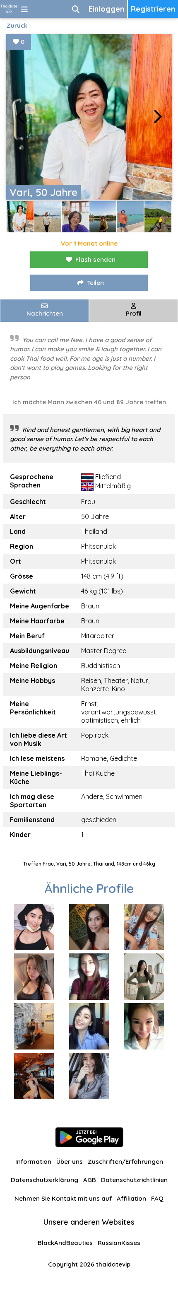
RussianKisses (119, 1243)
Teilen (95, 283)
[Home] (9, 9)
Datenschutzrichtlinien (134, 1180)
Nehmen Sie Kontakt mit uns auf (63, 1198)
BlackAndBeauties (65, 1243)
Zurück (17, 25)
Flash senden (95, 259)
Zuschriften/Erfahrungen (125, 1161)
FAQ (157, 1198)
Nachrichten (44, 313)
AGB (89, 1180)
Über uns (69, 1161)
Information (33, 1161)
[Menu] (24, 9)
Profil (134, 313)
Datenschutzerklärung (44, 1180)
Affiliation (131, 1198)
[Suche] (76, 9)
